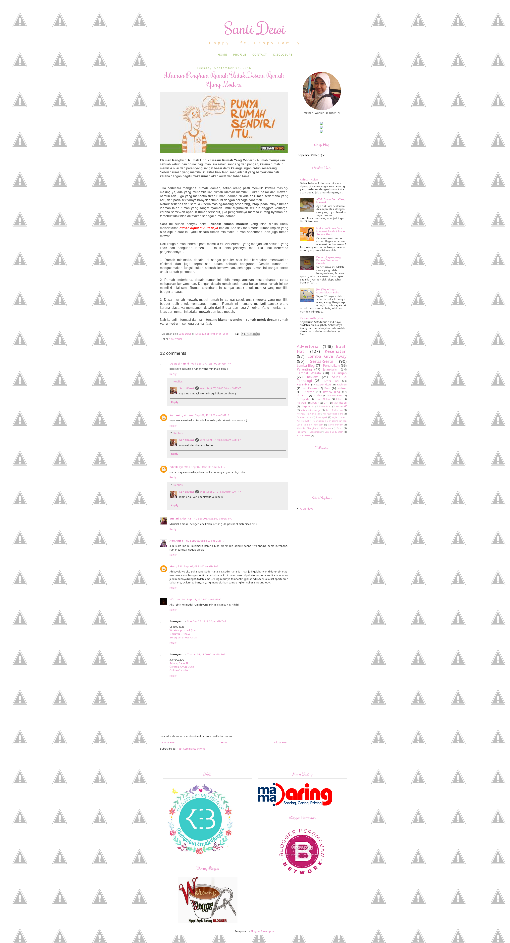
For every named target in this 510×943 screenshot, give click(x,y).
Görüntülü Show (180, 634)
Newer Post (168, 742)
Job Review (310, 388)
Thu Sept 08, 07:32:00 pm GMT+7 (212, 518)
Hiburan (301, 402)
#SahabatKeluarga (311, 410)
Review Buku (335, 395)
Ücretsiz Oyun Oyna (182, 667)
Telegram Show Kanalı (183, 637)
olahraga (302, 395)
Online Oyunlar (179, 670)
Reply (173, 374)
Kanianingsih (178, 415)
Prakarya (301, 431)
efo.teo (175, 599)
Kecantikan (303, 384)
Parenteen (325, 406)
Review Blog (331, 392)
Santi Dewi (255, 28)
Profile (239, 54)
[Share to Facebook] (255, 334)
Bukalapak (321, 417)
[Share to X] (251, 334)
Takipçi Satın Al (179, 663)
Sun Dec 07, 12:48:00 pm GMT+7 (206, 621)
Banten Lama (304, 417)
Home (222, 54)
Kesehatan (336, 351)
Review (312, 377)
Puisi (328, 388)
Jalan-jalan (330, 369)
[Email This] (243, 334)
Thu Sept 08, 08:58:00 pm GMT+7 (204, 540)
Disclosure (282, 54)
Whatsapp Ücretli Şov (183, 630)
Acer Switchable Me (333, 413)
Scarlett (317, 395)
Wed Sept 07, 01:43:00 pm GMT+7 (204, 467)
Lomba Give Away (327, 356)
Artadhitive (306, 508)
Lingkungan (307, 406)
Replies (178, 381)
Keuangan (339, 373)
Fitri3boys (176, 467)
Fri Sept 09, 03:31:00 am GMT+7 (199, 566)
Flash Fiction (339, 402)
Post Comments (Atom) (191, 748)
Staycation (315, 431)
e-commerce (304, 435)
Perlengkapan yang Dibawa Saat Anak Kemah (328, 260)
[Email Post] (236, 333)
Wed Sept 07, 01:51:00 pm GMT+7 (220, 491)
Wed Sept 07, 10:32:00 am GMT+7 (220, 440)
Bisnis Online (322, 399)
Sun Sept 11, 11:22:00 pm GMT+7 (201, 599)
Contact (259, 54)
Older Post (280, 742)
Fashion (342, 384)
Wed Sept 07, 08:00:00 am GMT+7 (220, 388)
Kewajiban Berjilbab (312, 318)
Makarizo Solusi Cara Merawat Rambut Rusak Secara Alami (330, 231)
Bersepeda (303, 399)
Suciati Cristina (180, 518)
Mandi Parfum (335, 424)
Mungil (174, 566)
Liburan (314, 402)
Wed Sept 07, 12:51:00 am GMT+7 (210, 363)
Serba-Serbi (321, 361)
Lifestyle (309, 392)
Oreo (339, 428)
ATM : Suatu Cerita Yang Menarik (330, 200)
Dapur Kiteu (323, 384)
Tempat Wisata (309, 373)
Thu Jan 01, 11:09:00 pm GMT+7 (206, 654)
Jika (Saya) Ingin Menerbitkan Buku (327, 290)
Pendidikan (331, 365)
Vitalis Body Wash (334, 431)
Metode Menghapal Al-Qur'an (314, 428)
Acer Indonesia (334, 410)
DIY (326, 402)
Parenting (304, 369)
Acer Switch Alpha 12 (308, 413)
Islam (339, 399)
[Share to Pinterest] (258, 334)
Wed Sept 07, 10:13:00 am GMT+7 (209, 415)
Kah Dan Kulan (309, 179)
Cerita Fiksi (331, 381)
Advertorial (175, 338)
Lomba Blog (306, 365)
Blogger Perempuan (263, 931)
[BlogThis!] (247, 334)
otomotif (341, 406)
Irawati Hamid (179, 363)
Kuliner (342, 388)
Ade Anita (176, 540)
